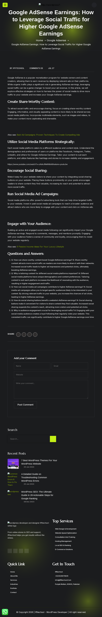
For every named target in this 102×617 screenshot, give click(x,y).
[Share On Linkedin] (29, 334)
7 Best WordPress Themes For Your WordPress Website (39, 462)
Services (13, 580)
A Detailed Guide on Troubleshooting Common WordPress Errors (34, 477)
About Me (14, 576)
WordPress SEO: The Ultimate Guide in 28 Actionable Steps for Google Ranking (37, 495)
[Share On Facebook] (18, 334)
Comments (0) (36, 68)
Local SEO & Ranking (63, 545)
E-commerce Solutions (64, 549)
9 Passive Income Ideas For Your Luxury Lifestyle (40, 246)
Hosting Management (63, 541)
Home (12, 572)
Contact (13, 592)
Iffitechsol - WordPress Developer (51, 612)
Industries (14, 584)
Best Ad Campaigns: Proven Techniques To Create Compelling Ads (48, 135)
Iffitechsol (18, 68)
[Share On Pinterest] (35, 334)
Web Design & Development (65, 529)
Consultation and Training (65, 537)
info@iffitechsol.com (63, 580)
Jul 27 (51, 68)
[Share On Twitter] (24, 334)
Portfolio (13, 588)
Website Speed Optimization (66, 533)
